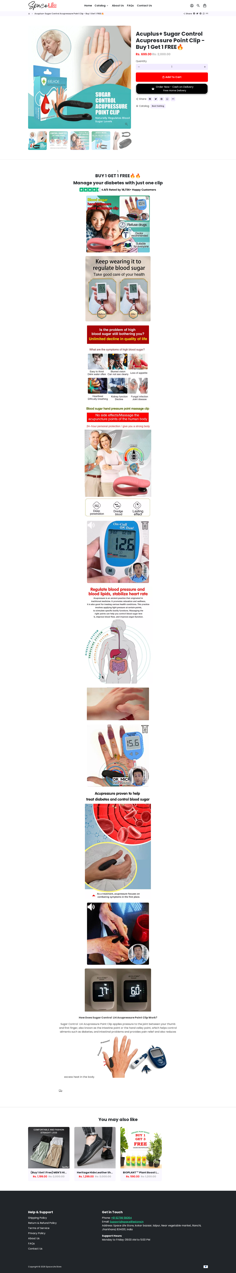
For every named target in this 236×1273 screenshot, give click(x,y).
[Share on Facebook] (194, 13)
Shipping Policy (37, 1218)
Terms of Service (38, 1228)
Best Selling (158, 106)
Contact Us (144, 5)
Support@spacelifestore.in (127, 1222)
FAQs (130, 5)
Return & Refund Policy (42, 1223)
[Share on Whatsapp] (204, 13)
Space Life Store (53, 1266)
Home (88, 5)
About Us (118, 5)
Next (127, 77)
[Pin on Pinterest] (200, 13)
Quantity (141, 61)
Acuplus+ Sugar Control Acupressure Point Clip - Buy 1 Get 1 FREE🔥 (69, 13)
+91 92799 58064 (121, 1218)
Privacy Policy (36, 1233)
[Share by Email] (207, 13)
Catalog (102, 5)
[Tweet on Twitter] (197, 13)
